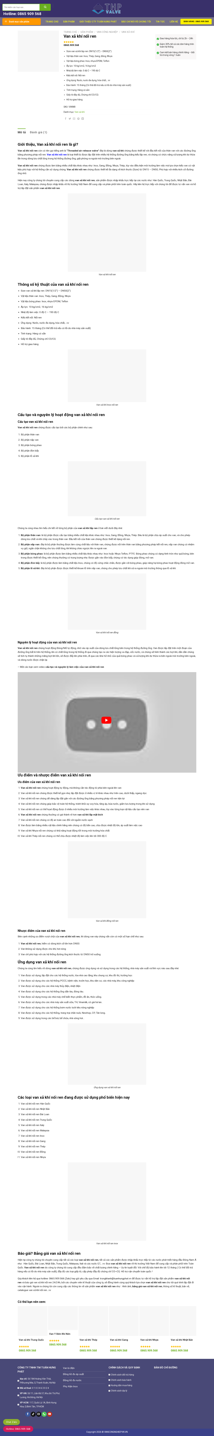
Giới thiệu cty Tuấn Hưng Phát (98, 21)
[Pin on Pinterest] (78, 119)
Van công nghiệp (107, 32)
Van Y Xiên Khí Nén (59, 1333)
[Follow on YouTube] (49, 1414)
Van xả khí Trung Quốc (31, 1339)
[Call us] (44, 1414)
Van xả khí (127, 32)
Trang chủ (51, 21)
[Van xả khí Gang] (124, 1321)
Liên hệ (174, 21)
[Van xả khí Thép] (93, 1321)
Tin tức (160, 21)
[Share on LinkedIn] (82, 119)
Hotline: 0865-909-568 (18, 1429)
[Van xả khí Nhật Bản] (184, 1321)
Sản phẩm (69, 21)
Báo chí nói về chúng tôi (136, 21)
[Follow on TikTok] (33, 1414)
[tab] (22, 132)
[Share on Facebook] (66, 119)
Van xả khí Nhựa (149, 1339)
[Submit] (45, 7)
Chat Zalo (11, 1422)
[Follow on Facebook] (27, 1414)
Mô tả (22, 132)
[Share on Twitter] (70, 119)
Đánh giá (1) (38, 132)
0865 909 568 (29, 14)
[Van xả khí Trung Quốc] (32, 1321)
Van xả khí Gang (119, 1339)
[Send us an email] (38, 1414)
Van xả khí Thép (88, 1339)
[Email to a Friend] (74, 119)
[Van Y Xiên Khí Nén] (63, 1318)
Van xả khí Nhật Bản (182, 1339)
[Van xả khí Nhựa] (154, 1321)
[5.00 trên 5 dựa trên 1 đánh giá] (107, 42)
